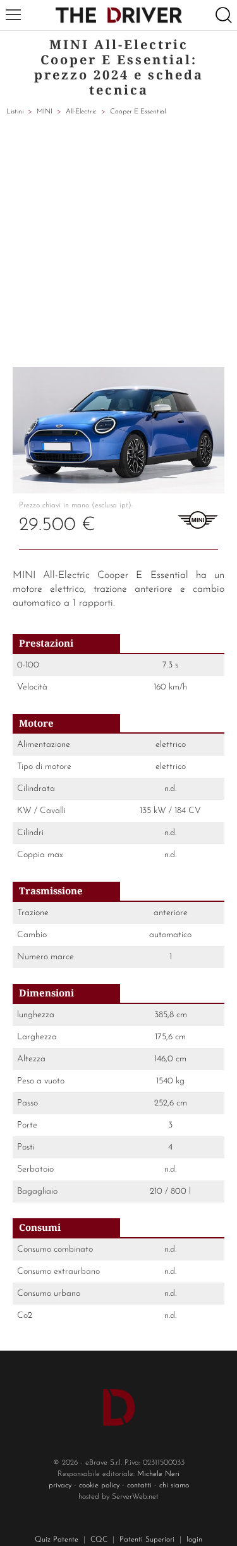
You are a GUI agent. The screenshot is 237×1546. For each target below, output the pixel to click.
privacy (60, 1485)
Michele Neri (158, 1474)
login (194, 1539)
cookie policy (99, 1485)
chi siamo (174, 1485)
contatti (139, 1485)
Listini (14, 111)
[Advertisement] (118, 242)
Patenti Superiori (146, 1539)
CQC (98, 1539)
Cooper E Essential (138, 111)
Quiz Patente (56, 1539)
